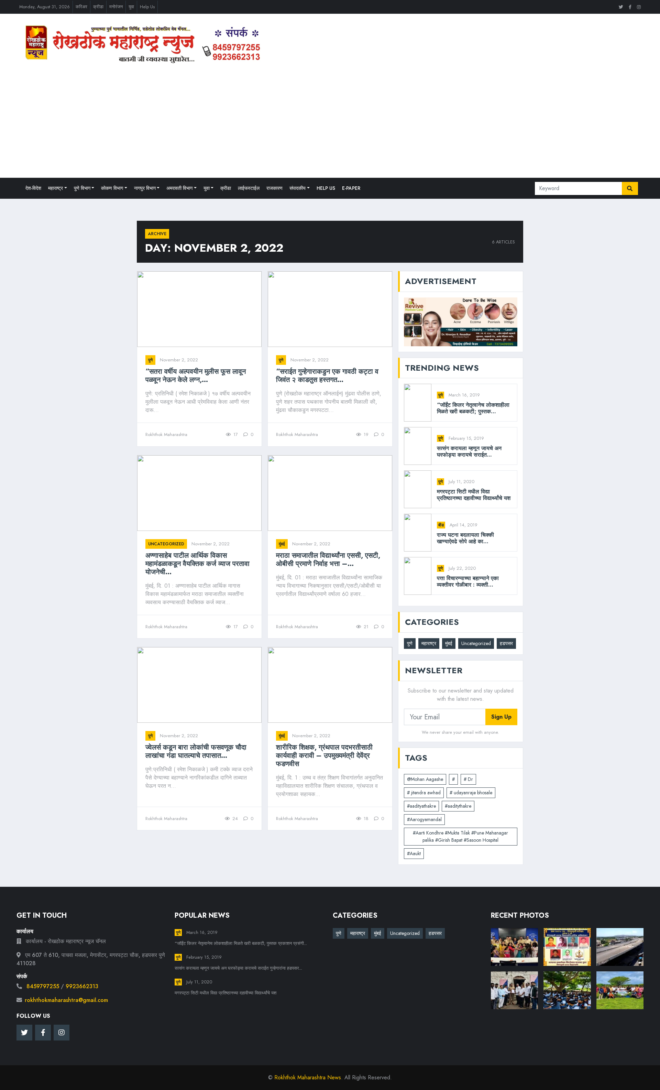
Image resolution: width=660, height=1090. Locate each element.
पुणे (150, 360)
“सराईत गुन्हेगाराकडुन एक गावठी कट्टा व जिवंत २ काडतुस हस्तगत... (327, 376)
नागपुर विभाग (145, 188)
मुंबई (282, 544)
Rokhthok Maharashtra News (307, 1077)
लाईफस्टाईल (249, 188)
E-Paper (351, 188)
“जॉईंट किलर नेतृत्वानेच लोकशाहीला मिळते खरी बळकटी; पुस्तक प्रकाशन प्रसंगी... (241, 943)
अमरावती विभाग (179, 188)
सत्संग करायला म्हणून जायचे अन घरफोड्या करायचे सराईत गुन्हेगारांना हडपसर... (238, 968)
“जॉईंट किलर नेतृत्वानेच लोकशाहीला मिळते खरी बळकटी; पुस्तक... (473, 408)
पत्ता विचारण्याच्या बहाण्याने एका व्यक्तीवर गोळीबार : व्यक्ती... (468, 581)
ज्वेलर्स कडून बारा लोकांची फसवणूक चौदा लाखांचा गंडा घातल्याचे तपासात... (195, 751)
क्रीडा (98, 6)
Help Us (147, 6)
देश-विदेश (33, 188)
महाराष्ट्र (55, 188)
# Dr (468, 779)
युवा (131, 6)
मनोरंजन (116, 6)
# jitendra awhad (424, 792)
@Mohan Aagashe (425, 779)
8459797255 (42, 986)
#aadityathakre (421, 806)
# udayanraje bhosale (471, 792)
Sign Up (501, 717)
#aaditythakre (458, 806)
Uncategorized (166, 544)
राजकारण (274, 188)
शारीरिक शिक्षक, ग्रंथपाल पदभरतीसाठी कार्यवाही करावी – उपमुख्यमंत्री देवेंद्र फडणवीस (324, 755)
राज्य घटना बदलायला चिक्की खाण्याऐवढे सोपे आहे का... (465, 538)
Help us (326, 188)
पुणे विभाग (82, 188)
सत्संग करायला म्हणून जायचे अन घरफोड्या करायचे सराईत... (469, 451)
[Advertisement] (330, 121)
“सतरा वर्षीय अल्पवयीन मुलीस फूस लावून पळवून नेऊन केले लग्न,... (195, 376)
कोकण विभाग (112, 188)
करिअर (81, 6)
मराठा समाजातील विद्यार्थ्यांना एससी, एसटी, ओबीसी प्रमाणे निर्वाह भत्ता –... (328, 560)
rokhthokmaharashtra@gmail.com (66, 1000)
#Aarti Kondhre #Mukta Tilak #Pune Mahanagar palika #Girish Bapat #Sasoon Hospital (460, 836)
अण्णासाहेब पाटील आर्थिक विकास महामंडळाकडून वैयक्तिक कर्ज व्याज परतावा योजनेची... (197, 564)
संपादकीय (297, 188)
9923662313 (82, 986)
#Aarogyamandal (424, 819)
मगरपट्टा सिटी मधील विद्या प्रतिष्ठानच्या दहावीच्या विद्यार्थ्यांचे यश (473, 494)
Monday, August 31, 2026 (44, 6)
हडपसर (506, 643)
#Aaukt (414, 853)
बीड (441, 525)
